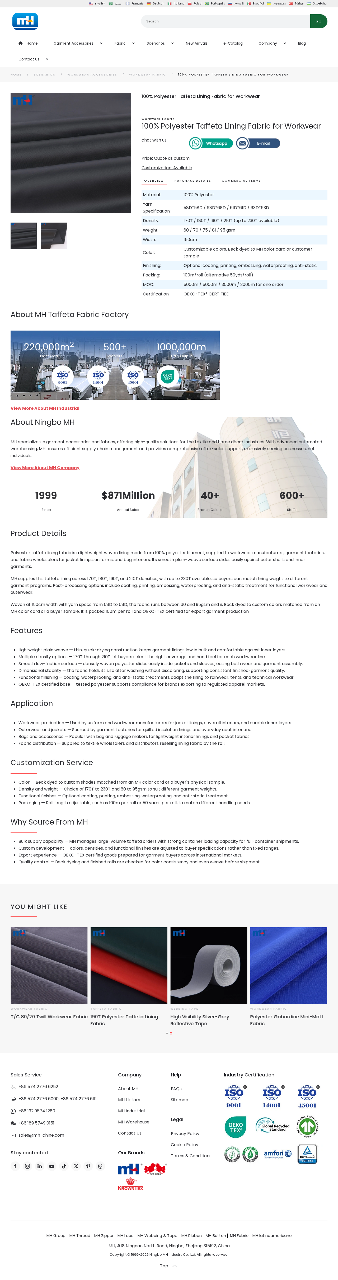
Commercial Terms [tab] (241, 180)
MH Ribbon (191, 1235)
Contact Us (130, 1133)
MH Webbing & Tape (157, 1235)
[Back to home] (25, 21)
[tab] (24, 236)
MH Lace (126, 1235)
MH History (129, 1100)
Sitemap (179, 1100)
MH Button (216, 1235)
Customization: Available (167, 168)
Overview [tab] (154, 180)
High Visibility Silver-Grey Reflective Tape (120, 1020)
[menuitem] (28, 43)
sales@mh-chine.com (41, 1135)
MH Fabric (239, 1235)
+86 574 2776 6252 (38, 1087)
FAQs (176, 1089)
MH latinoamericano (272, 1235)
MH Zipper (104, 1235)
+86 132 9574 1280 (36, 1111)
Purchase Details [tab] (193, 180)
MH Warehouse (133, 1122)
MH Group (55, 1235)
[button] (174, 1266)
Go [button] (319, 21)
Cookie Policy (184, 1145)
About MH (128, 1089)
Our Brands (131, 1152)
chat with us (154, 140)
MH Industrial (131, 1111)
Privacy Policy (185, 1134)
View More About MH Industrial (45, 408)
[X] (76, 1166)
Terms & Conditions (191, 1156)
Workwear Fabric (158, 119)
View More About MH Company (45, 468)
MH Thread (79, 1235)
